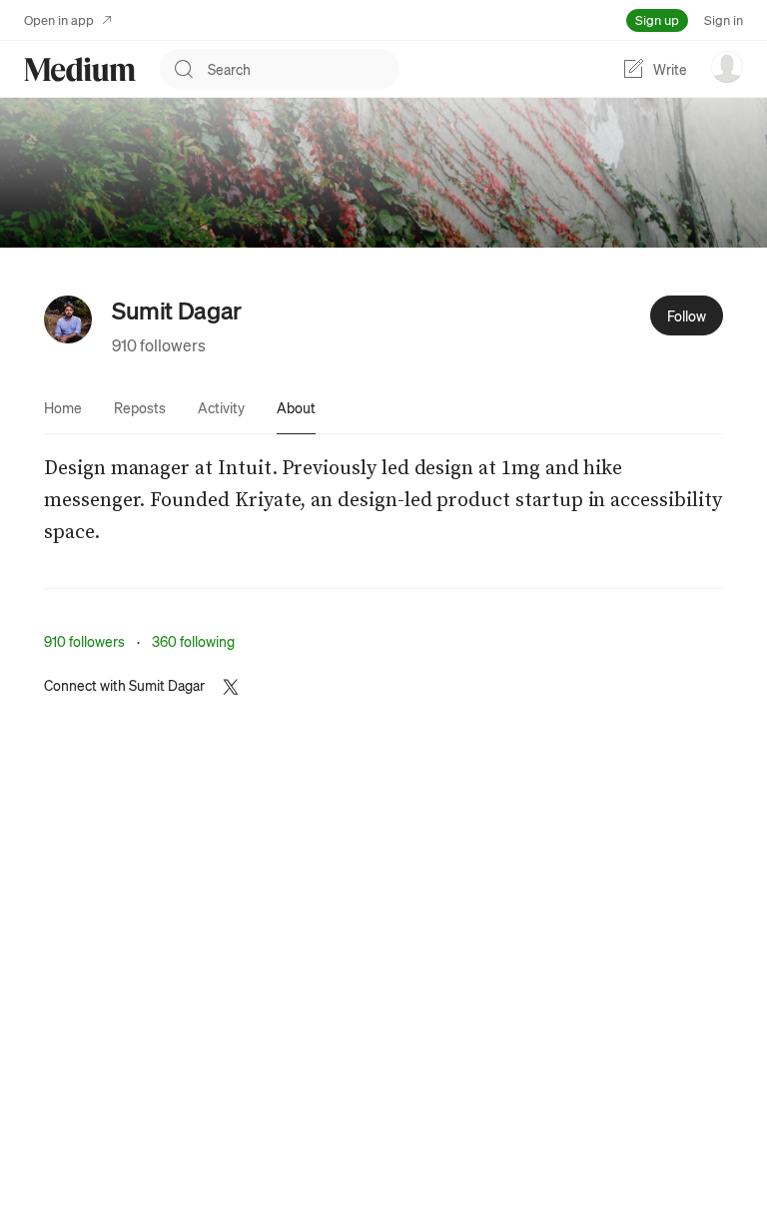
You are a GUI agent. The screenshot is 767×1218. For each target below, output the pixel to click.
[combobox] (303, 69)
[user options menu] (727, 67)
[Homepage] (80, 69)
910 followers (159, 344)
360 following (193, 641)
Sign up (657, 19)
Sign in (723, 19)
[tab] (63, 407)
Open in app (59, 19)
